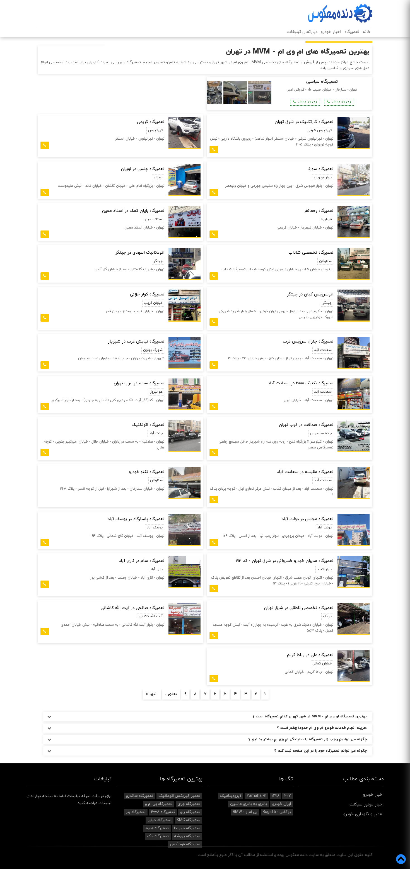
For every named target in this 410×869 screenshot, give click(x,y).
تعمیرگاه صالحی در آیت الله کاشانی (132, 608)
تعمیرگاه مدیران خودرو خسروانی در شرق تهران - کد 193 (284, 561)
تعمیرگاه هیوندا (187, 828)
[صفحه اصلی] (340, 13)
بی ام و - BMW (245, 812)
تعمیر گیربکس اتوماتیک (179, 795)
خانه (367, 32)
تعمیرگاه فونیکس (185, 844)
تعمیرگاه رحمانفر (318, 211)
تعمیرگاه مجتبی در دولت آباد (307, 519)
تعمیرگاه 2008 (163, 812)
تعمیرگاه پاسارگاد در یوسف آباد (136, 519)
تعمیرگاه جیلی (160, 820)
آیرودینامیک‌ (230, 795)
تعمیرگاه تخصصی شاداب (310, 253)
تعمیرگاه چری (189, 804)
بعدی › (171, 694)
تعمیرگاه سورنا (320, 169)
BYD (275, 795)
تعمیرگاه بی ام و (158, 804)
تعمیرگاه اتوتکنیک (148, 425)
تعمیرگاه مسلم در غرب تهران (139, 383)
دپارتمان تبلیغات (302, 32)
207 (287, 795)
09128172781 (341, 102)
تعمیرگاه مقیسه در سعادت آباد (305, 472)
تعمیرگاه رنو (190, 812)
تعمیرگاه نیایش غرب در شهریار (136, 341)
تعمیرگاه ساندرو (139, 795)
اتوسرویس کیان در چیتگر (310, 294)
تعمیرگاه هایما (157, 828)
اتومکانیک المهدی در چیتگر (139, 253)
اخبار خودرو (331, 32)
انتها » (152, 694)
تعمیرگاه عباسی (322, 81)
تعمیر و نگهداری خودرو (363, 814)
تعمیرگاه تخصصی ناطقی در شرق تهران (298, 608)
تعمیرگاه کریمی (150, 122)
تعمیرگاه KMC (188, 820)
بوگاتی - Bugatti (277, 812)
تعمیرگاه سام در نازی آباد (141, 561)
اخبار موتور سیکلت (366, 804)
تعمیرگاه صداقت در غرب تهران (306, 425)
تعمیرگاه (351, 32)
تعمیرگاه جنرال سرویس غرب (308, 341)
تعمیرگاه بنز (136, 812)
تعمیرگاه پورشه (187, 836)
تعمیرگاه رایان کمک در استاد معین (133, 211)
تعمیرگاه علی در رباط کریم (310, 655)
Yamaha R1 (256, 795)
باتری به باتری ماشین (248, 804)
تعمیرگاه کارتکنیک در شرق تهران (304, 122)
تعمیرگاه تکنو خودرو (146, 472)
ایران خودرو (281, 804)
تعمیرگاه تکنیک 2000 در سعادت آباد (300, 383)
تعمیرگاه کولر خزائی (147, 294)
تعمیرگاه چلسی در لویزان (142, 169)
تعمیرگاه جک (158, 836)
